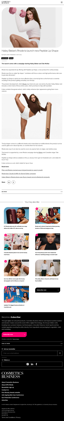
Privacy (18, 417)
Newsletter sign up (8, 387)
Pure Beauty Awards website (11, 392)
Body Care (26, 234)
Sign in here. (16, 339)
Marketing (11, 58)
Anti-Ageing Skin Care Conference (13, 395)
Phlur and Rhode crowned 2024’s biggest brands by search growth (22, 170)
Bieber (41, 152)
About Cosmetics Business (10, 382)
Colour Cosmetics (5, 58)
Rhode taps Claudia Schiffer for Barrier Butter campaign (19, 173)
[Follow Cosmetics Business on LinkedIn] (32, 364)
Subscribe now (41, 290)
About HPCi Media (7, 385)
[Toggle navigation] (61, 2)
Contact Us (5, 390)
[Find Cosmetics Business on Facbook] (36, 364)
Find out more (6, 343)
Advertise (5, 400)
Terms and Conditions (8, 417)
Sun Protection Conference (10, 397)
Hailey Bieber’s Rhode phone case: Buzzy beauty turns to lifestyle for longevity (26, 177)
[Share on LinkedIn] (9, 182)
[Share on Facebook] (13, 182)
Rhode (24, 84)
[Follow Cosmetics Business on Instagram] (27, 364)
